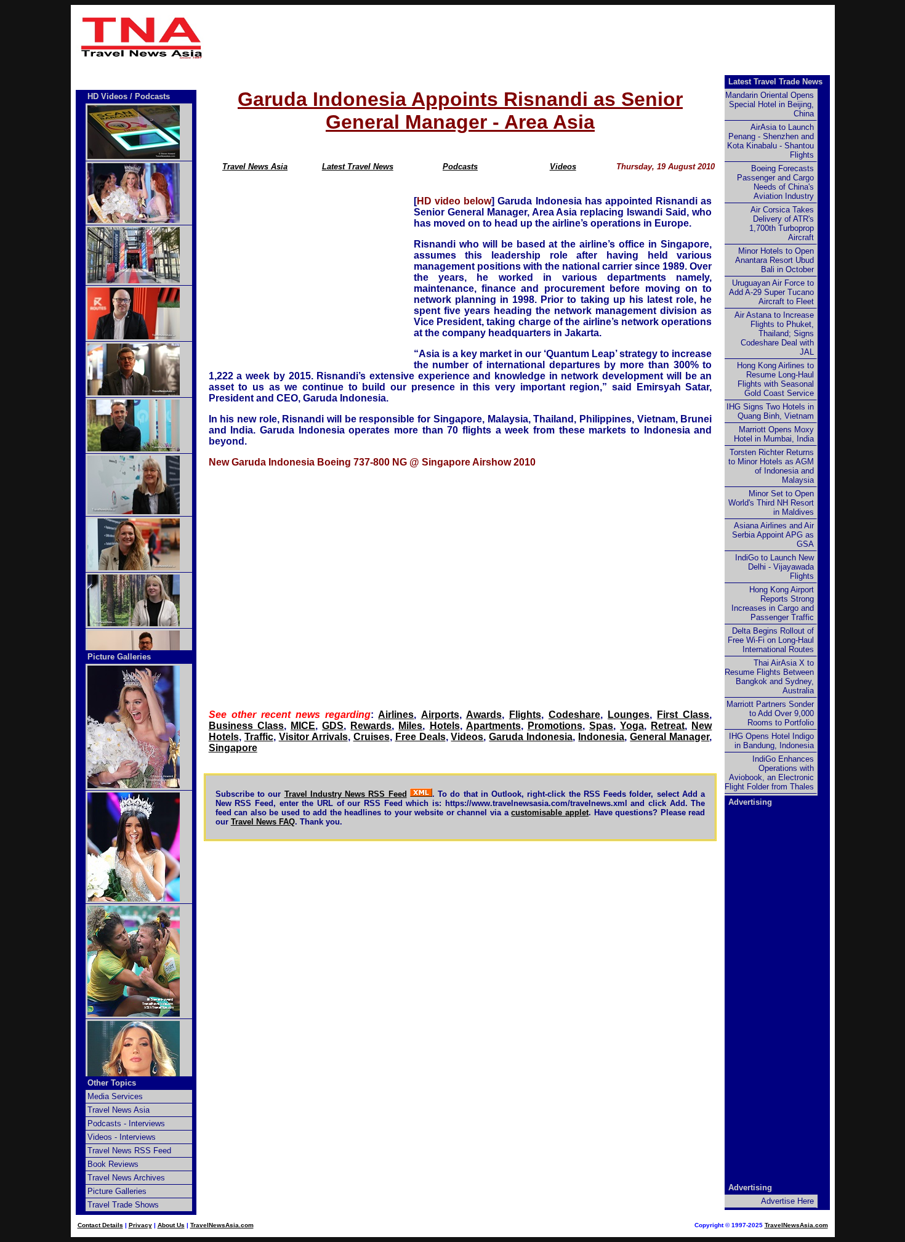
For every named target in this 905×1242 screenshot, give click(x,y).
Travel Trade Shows (123, 1204)
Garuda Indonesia (531, 737)
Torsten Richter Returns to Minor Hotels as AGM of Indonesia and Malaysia (771, 466)
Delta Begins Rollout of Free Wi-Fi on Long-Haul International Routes (771, 640)
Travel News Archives (126, 1177)
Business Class (246, 725)
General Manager (669, 737)
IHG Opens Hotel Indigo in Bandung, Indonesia (771, 741)
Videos (563, 166)
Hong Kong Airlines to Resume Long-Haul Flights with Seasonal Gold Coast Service (775, 379)
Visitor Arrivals (313, 737)
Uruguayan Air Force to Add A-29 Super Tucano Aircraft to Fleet (771, 292)
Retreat (668, 725)
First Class (683, 714)
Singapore (233, 748)
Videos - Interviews (121, 1137)
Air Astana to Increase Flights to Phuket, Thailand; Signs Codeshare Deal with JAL (774, 333)
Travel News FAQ (263, 821)
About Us (171, 1225)
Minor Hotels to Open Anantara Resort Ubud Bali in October (774, 260)
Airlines (396, 714)
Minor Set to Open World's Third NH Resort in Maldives (771, 503)
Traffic (258, 737)
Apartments (493, 725)
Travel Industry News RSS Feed (345, 794)
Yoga (632, 725)
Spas (601, 725)
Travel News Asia (255, 166)
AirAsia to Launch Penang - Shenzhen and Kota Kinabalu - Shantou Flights (770, 141)
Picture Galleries (119, 656)
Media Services (115, 1096)
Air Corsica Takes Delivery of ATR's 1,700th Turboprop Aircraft (781, 223)
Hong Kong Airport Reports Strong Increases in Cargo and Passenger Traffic (772, 603)
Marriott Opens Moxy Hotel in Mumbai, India (774, 434)
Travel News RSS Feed (129, 1150)
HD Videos (107, 96)
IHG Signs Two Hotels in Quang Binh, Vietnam (770, 411)
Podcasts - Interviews (126, 1123)
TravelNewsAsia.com (222, 1225)
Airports (440, 714)
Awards (484, 714)
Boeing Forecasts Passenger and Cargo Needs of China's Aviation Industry (775, 182)
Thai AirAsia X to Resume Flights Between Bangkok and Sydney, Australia (769, 676)
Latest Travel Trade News (775, 81)
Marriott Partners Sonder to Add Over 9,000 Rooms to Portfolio (770, 713)
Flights (525, 714)
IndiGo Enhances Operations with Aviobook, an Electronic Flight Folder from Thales (769, 772)
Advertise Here (787, 1201)
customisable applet (550, 812)
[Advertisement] (521, 37)
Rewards (371, 725)
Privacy (140, 1225)
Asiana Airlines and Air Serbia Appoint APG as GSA (773, 535)
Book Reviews (113, 1164)
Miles (410, 725)
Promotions (555, 725)
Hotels (445, 725)
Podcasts (460, 166)
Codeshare (574, 714)
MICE (303, 725)
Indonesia (601, 737)
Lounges (629, 714)
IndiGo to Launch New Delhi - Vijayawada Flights (774, 567)
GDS (333, 725)
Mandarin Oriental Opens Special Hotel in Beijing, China (769, 104)
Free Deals (420, 737)
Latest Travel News (357, 166)
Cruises (371, 737)
